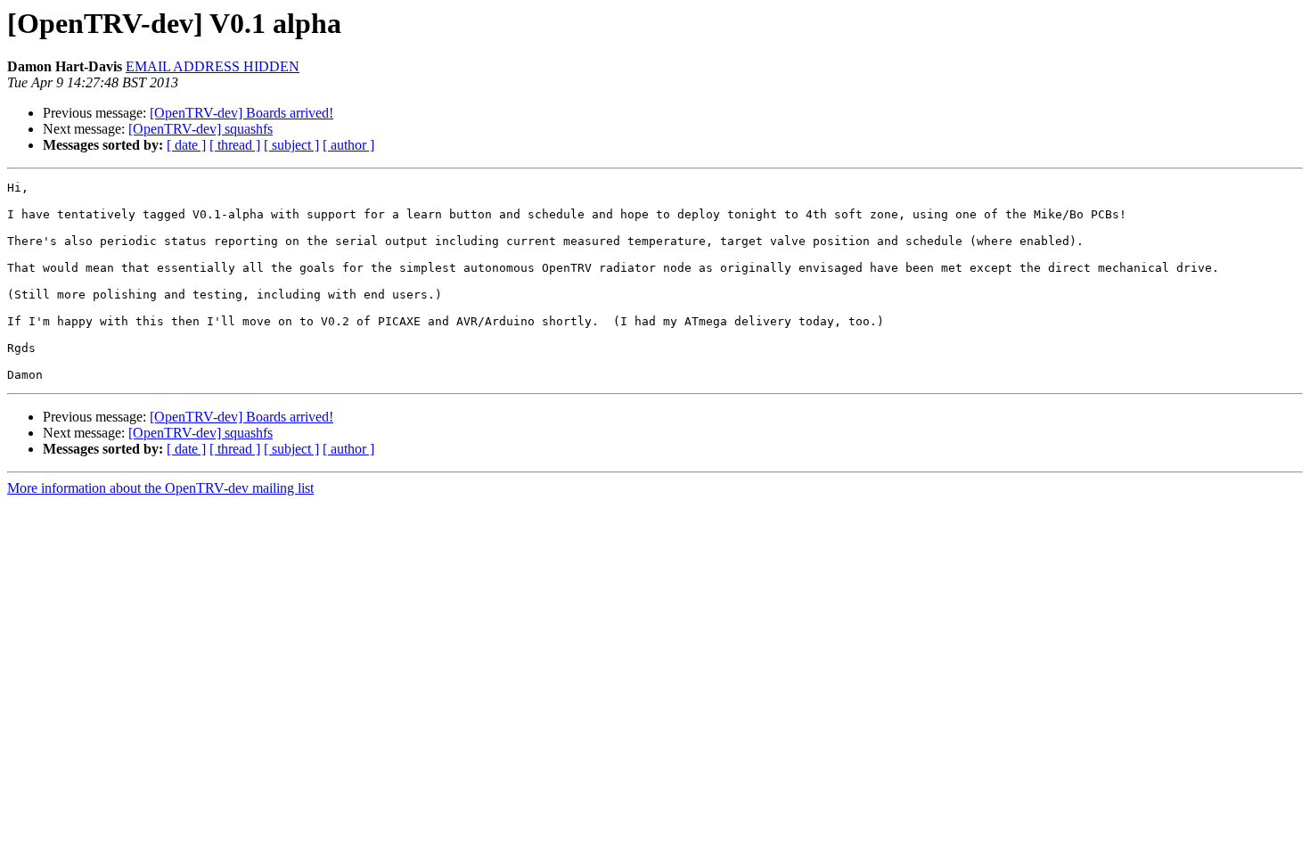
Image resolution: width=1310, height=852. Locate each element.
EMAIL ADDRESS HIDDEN (212, 66)
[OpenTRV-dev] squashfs (200, 128)
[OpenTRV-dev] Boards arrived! (241, 112)
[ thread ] (234, 144)
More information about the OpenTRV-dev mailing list (160, 488)
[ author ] (348, 144)
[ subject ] (291, 144)
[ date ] (186, 144)
